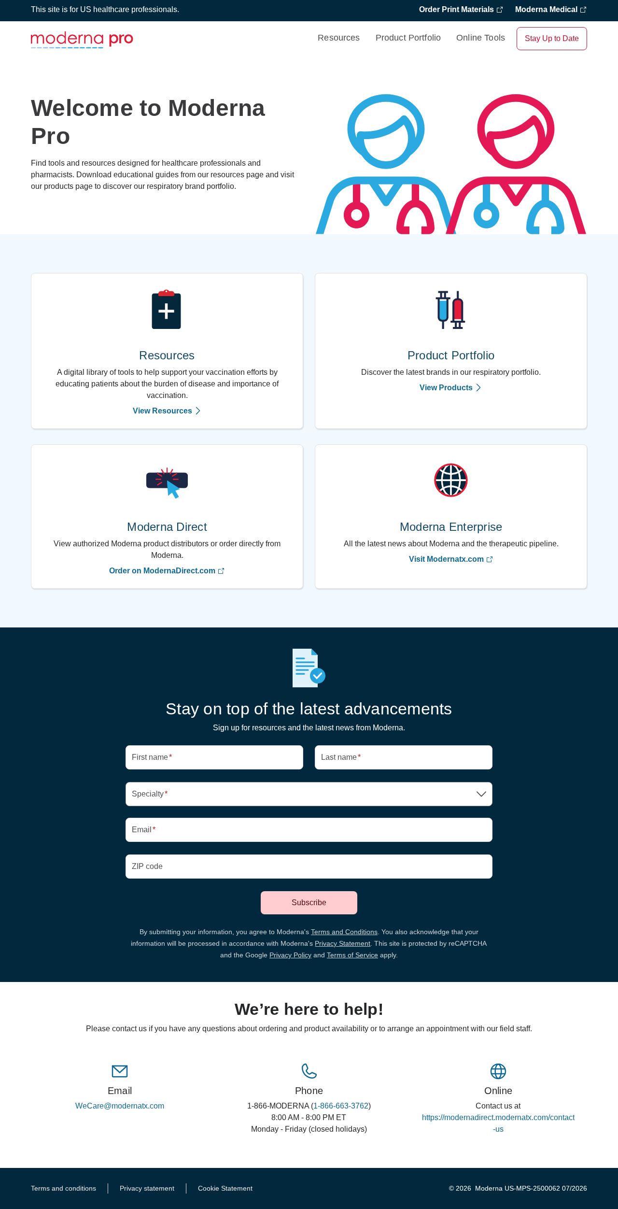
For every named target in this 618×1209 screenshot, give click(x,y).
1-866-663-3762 (340, 1106)
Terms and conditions (63, 1188)
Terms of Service (352, 955)
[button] (309, 794)
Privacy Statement (342, 943)
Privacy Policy (290, 955)
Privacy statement (147, 1188)
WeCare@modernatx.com (119, 1106)
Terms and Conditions (344, 932)
